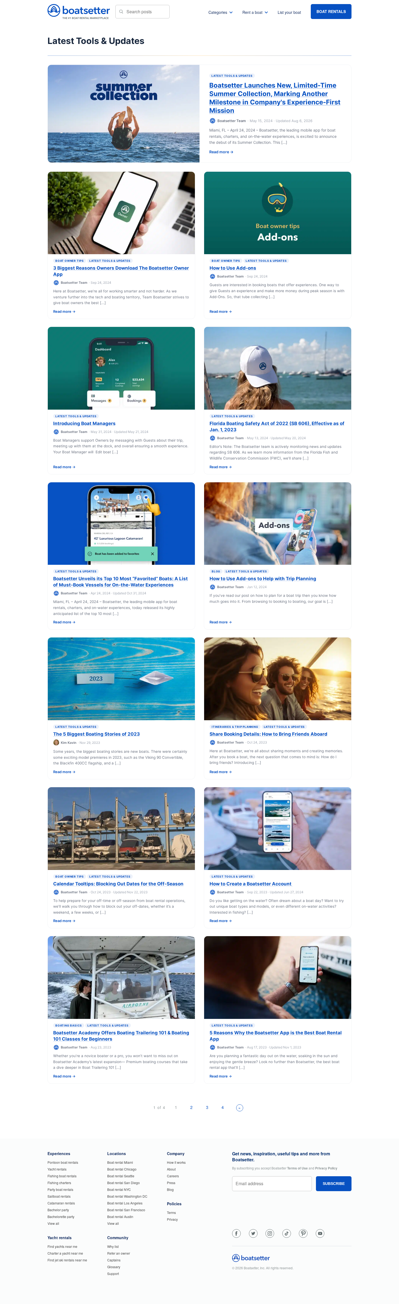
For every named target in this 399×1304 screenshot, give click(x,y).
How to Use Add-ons (233, 268)
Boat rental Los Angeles (124, 1203)
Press (171, 1182)
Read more (219, 152)
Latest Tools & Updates (232, 75)
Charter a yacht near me (65, 1253)
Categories (217, 12)
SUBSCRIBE (334, 1183)
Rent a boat (252, 12)
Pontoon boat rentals (62, 1162)
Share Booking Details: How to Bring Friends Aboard (268, 734)
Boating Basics (68, 1025)
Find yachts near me (62, 1246)
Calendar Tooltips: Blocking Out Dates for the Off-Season (118, 884)
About (171, 1169)
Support (113, 1273)
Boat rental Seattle (120, 1176)
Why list (113, 1246)
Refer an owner (118, 1253)
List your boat (289, 12)
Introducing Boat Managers (84, 423)
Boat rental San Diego (123, 1182)
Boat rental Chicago (122, 1169)
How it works (176, 1162)
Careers (173, 1176)
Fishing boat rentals (62, 1176)
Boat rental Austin (120, 1216)
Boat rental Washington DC (127, 1196)
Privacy (172, 1219)
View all (53, 1223)
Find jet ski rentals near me (67, 1260)
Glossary (113, 1266)
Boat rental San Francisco (126, 1209)
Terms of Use (297, 1168)
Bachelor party (58, 1209)
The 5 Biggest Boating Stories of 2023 (96, 734)
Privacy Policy (326, 1168)
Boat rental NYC (119, 1189)
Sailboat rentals (59, 1196)
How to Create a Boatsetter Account (251, 884)
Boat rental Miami (120, 1162)
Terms (171, 1212)
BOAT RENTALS (331, 11)
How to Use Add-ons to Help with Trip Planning (263, 578)
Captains (114, 1260)
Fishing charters (59, 1182)
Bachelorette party (60, 1216)
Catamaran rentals (61, 1203)
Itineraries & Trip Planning (235, 726)
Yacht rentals (56, 1169)
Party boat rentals (60, 1189)
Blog (216, 571)
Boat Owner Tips (69, 260)
